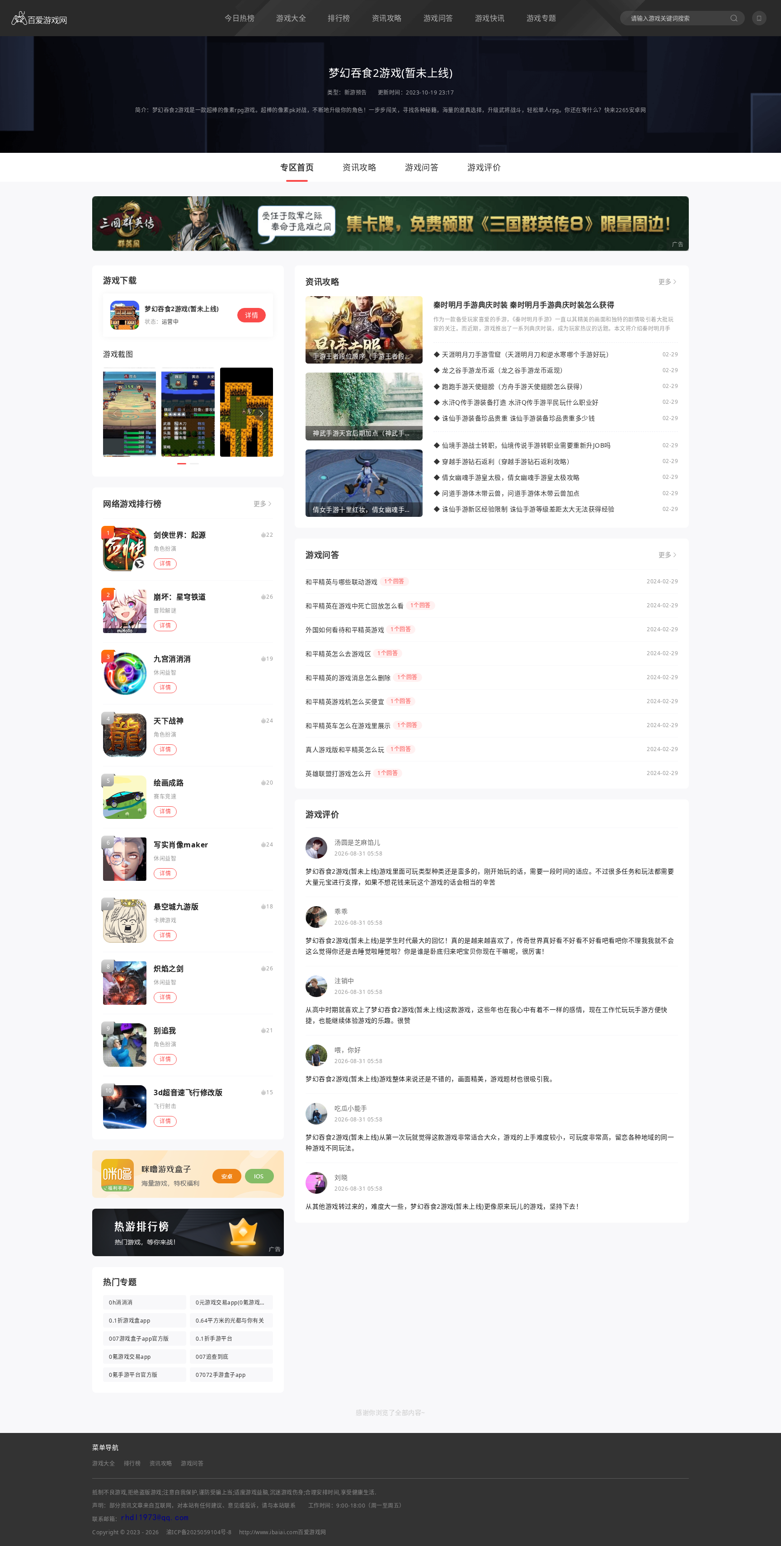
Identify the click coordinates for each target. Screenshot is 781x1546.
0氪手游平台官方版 (133, 1375)
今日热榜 (239, 18)
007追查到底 (212, 1357)
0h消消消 (121, 1302)
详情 (165, 563)
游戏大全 (291, 18)
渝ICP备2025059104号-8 (199, 1532)
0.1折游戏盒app (129, 1320)
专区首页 (297, 167)
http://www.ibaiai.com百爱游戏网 (282, 1532)
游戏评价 (484, 167)
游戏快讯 (490, 18)
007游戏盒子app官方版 (139, 1339)
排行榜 (339, 18)
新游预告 (355, 92)
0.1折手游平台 (214, 1339)
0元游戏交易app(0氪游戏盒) (232, 1302)
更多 (260, 504)
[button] (261, 414)
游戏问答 (438, 18)
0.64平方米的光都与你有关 (230, 1320)
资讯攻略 (387, 18)
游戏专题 (541, 18)
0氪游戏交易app (130, 1357)
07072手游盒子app (220, 1375)
